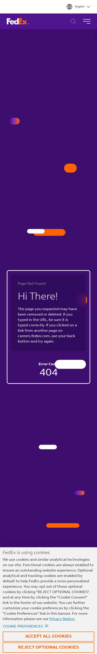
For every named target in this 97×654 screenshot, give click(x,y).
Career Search (72, 21)
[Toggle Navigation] (86, 21)
